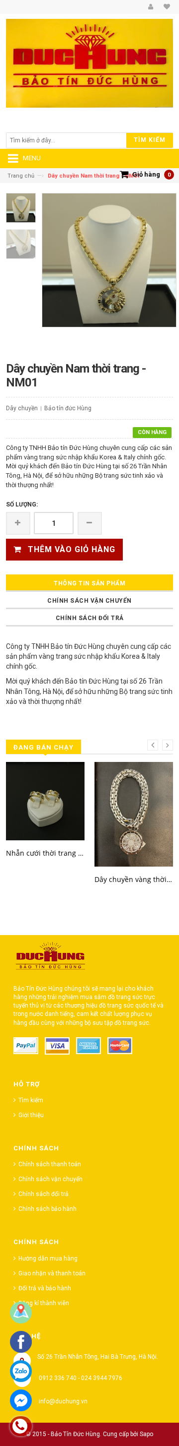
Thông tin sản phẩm (89, 583)
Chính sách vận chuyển (89, 600)
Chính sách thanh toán (49, 1164)
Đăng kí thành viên (43, 1303)
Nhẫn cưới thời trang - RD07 (45, 853)
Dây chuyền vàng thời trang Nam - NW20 (133, 879)
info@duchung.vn (63, 1401)
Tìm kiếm (30, 1100)
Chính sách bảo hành (47, 1208)
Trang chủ (20, 176)
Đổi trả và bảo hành (44, 1288)
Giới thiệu (31, 1115)
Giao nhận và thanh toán (52, 1273)
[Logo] (50, 958)
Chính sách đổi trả (90, 618)
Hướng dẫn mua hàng (48, 1258)
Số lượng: (22, 504)
